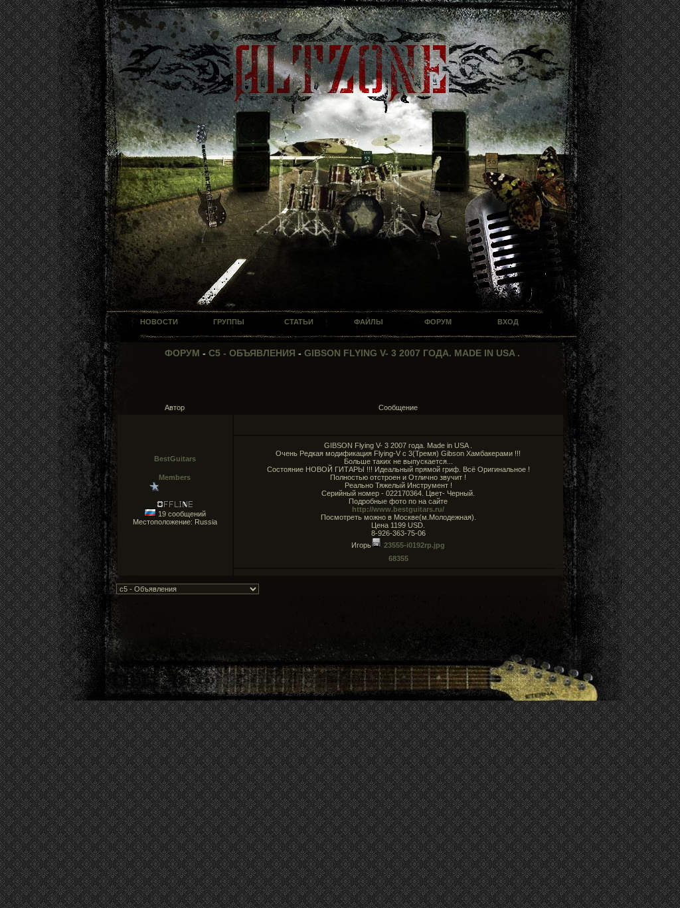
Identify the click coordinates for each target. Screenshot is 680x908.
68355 (398, 558)
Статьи (298, 322)
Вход (508, 322)
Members (175, 477)
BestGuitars (175, 459)
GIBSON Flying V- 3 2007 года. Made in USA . (412, 353)
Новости (159, 322)
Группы (228, 322)
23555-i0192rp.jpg (413, 545)
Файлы (368, 322)
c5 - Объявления (252, 353)
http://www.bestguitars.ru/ (398, 509)
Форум (438, 322)
